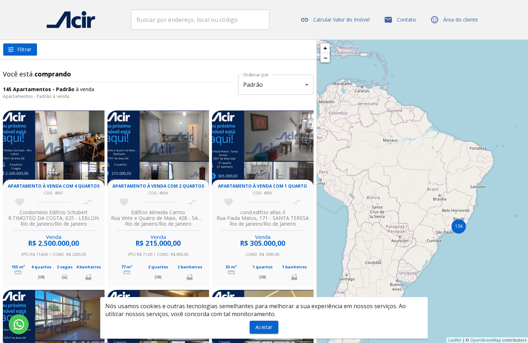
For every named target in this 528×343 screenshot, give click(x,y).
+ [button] (325, 48)
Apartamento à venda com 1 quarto (262, 186)
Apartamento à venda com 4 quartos (53, 186)
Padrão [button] (253, 85)
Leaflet (454, 340)
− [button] (325, 57)
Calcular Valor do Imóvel (341, 19)
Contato (406, 19)
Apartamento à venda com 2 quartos (158, 186)
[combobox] (200, 20)
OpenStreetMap (485, 340)
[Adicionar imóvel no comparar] (87, 202)
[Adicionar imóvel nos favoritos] (19, 202)
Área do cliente (460, 19)
